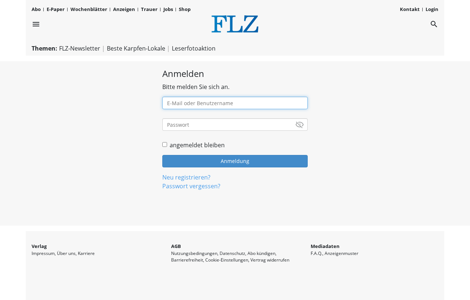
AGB (176, 246)
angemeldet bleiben (197, 145)
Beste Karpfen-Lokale (136, 48)
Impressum (43, 253)
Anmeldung (235, 161)
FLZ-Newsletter (79, 48)
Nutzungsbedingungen (194, 253)
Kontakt (410, 9)
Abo (36, 9)
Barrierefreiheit (187, 260)
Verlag (39, 246)
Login (432, 9)
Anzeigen (124, 9)
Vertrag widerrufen (269, 260)
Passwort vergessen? (191, 186)
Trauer (149, 9)
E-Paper (56, 9)
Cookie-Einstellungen (226, 260)
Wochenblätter (88, 9)
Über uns (66, 253)
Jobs (168, 9)
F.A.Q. (316, 253)
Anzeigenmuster (341, 253)
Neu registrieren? (186, 177)
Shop (185, 9)
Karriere (86, 253)
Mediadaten (325, 246)
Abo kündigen (261, 253)
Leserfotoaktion (194, 48)
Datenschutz (232, 253)
